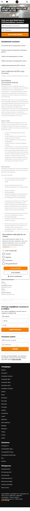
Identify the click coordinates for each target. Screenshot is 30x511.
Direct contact (5, 487)
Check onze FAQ (16, 359)
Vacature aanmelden (6, 484)
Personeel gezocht (6, 472)
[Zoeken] (27, 2)
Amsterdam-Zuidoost (7, 388)
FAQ (2, 458)
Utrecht (3, 435)
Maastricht (4, 419)
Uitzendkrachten (5, 469)
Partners (3, 461)
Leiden (3, 416)
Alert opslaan (15, 329)
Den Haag (4, 401)
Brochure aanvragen (6, 481)
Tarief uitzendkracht (6, 478)
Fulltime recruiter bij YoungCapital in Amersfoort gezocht (14, 51)
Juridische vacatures (7, 299)
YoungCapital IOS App (7, 452)
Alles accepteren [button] (15, 268)
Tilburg (3, 432)
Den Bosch (4, 397)
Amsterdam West (5, 382)
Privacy (12, 497)
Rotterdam (4, 428)
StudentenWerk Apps (7, 449)
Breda (3, 394)
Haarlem (3, 410)
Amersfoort (4, 373)
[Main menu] (2, 2)
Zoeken (15, 349)
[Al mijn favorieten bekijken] (7, 2)
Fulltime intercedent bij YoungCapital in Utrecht (13, 61)
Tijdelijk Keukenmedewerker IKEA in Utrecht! (13, 65)
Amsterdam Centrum (6, 376)
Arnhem (3, 391)
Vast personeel (5, 475)
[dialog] (15, 255)
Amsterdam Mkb (5, 379)
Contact (16, 497)
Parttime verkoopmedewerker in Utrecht (12, 56)
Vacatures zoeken (15, 34)
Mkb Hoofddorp (5, 422)
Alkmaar (3, 370)
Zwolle (3, 438)
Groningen (4, 407)
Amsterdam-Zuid (5, 385)
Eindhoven (4, 404)
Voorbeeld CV (5, 445)
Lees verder (13, 247)
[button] (15, 276)
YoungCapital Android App (8, 455)
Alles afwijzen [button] (15, 272)
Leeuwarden (4, 413)
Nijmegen (3, 425)
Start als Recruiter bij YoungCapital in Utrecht (13, 45)
